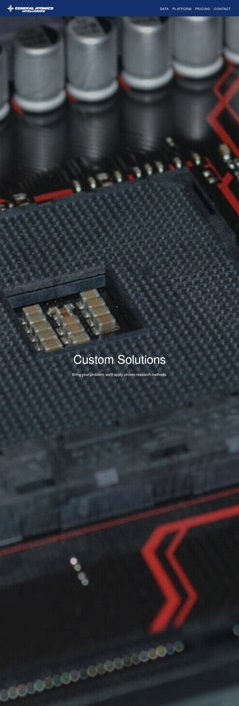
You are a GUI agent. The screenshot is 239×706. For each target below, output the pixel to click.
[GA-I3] (30, 8)
